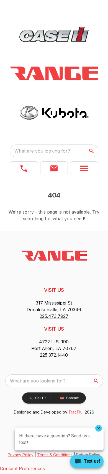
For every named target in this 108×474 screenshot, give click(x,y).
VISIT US (54, 290)
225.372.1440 (54, 355)
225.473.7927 (54, 316)
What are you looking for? (42, 151)
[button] (24, 168)
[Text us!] (87, 461)
